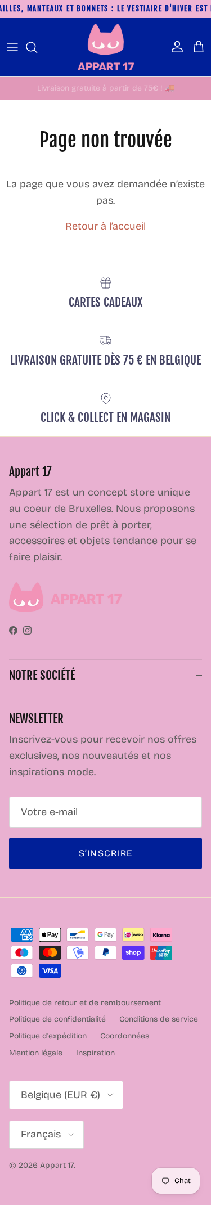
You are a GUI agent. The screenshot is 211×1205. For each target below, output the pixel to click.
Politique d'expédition (48, 1036)
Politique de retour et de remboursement (85, 1003)
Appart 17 (57, 1165)
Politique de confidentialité (57, 1019)
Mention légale (35, 1053)
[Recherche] (37, 47)
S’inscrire (106, 853)
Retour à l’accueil (105, 226)
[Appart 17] (106, 47)
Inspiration (95, 1053)
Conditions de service (158, 1019)
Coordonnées (124, 1036)
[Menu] (12, 47)
